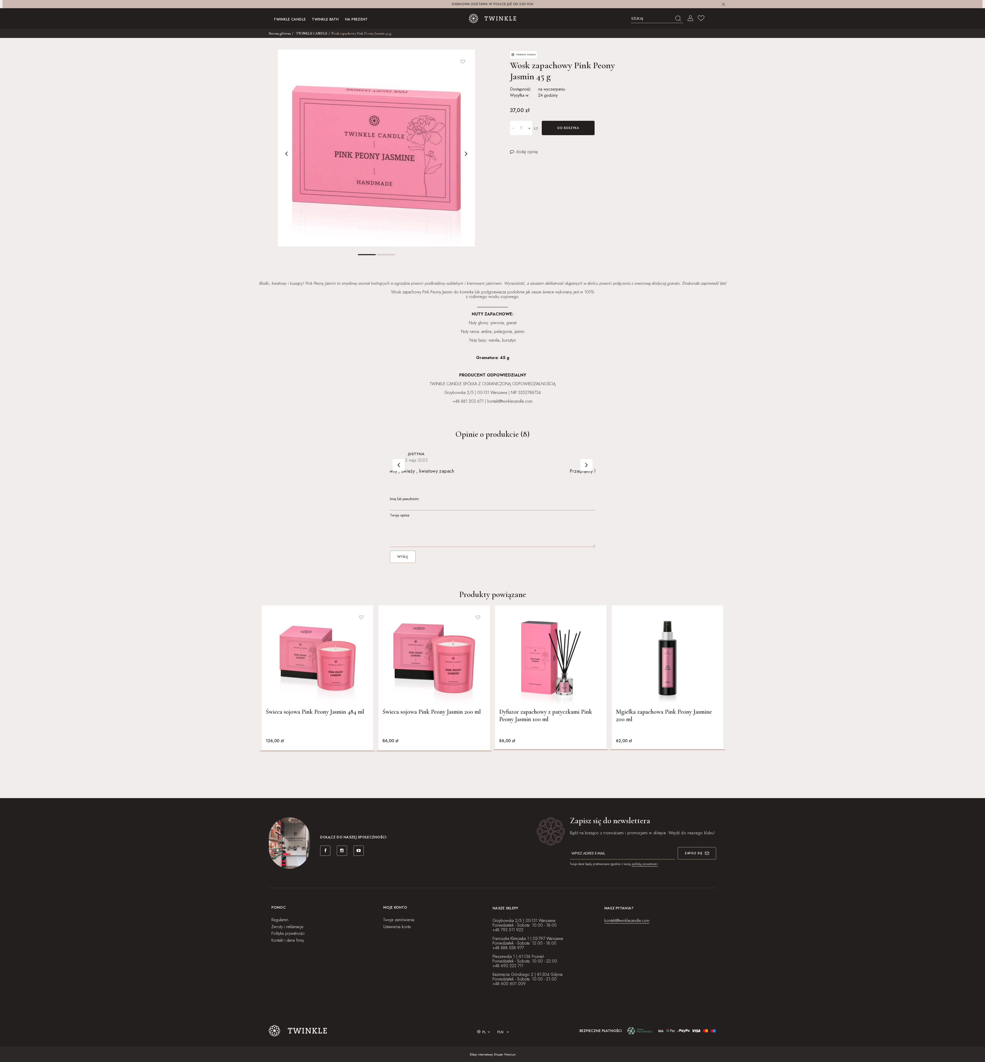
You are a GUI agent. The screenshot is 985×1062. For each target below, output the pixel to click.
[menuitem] (290, 18)
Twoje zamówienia (398, 920)
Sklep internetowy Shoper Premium (493, 1054)
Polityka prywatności (287, 933)
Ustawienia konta (397, 927)
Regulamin (279, 920)
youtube (358, 851)
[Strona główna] (492, 18)
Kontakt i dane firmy (287, 940)
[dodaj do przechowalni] (463, 61)
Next (466, 153)
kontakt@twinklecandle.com (626, 921)
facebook (325, 851)
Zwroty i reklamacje (287, 927)
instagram (342, 851)
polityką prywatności (645, 864)
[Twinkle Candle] (523, 54)
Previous (286, 153)
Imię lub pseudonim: (404, 498)
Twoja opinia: (400, 515)
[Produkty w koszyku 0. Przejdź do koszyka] (711, 18)
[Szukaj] (678, 18)
